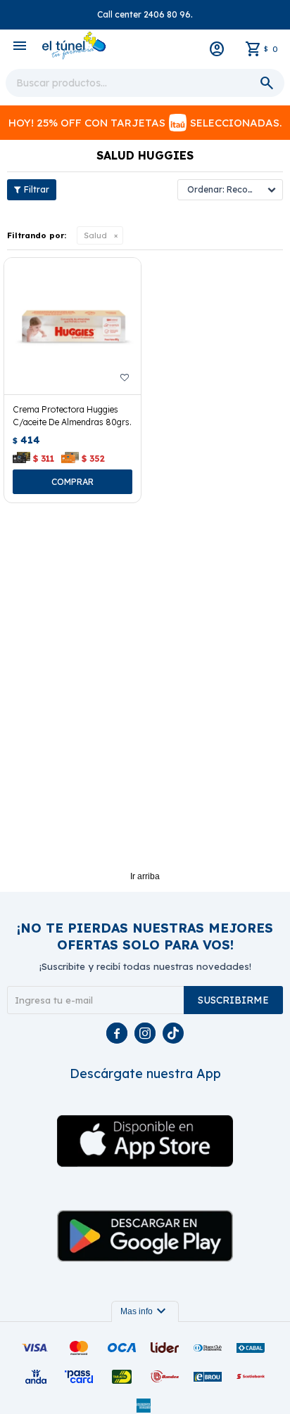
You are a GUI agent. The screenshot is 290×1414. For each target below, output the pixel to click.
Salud (95, 235)
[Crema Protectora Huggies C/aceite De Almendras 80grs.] (72, 326)
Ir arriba (145, 876)
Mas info (145, 1311)
